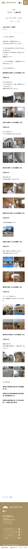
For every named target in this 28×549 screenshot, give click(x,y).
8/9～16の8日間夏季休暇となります (14, 479)
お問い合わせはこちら (9, 529)
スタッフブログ (12, 18)
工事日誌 (20, 18)
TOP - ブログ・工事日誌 (7, 497)
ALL (7, 18)
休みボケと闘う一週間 (10, 455)
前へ (9, 491)
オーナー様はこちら (9, 535)
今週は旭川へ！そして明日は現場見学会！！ (14, 431)
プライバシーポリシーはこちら (11, 532)
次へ (19, 491)
